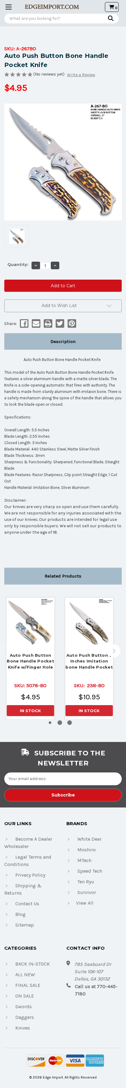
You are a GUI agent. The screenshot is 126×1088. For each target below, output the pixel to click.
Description (63, 341)
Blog (20, 914)
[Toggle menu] (7, 7)
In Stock (30, 710)
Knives (22, 1028)
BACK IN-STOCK (32, 964)
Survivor (86, 892)
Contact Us (27, 903)
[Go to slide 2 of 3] (59, 722)
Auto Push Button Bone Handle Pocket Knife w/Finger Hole (30, 661)
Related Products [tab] (63, 576)
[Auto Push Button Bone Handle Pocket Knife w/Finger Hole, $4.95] (30, 622)
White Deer (89, 839)
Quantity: (17, 264)
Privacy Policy (30, 875)
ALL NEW (25, 974)
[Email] (35, 323)
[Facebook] (24, 323)
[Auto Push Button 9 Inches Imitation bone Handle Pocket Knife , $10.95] (89, 622)
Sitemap (24, 925)
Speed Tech (89, 871)
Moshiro (86, 850)
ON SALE (24, 996)
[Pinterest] (71, 323)
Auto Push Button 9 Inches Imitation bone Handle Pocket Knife (89, 662)
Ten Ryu (85, 882)
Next (114, 651)
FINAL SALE (27, 985)
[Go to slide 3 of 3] (69, 722)
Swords (23, 1006)
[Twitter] (59, 323)
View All (85, 903)
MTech (84, 860)
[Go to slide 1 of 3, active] (50, 722)
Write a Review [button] (81, 74)
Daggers (24, 1017)
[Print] (47, 323)
